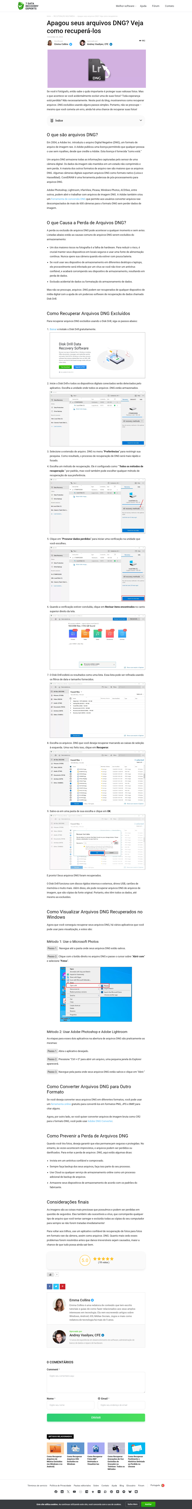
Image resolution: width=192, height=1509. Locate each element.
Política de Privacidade (60, 1485)
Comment (53, 1369)
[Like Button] (50, 1274)
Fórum (155, 5)
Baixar (53, 329)
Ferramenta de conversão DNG (68, 198)
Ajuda (143, 5)
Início (49, 16)
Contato (169, 5)
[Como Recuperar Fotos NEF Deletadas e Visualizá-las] (96, 1448)
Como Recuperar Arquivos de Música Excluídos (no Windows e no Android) (54, 1461)
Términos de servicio (37, 1485)
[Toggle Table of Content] (93, 120)
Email (105, 1398)
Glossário (130, 1485)
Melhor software (125, 5)
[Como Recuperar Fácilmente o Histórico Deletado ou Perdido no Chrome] (136, 1448)
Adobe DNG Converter (100, 1121)
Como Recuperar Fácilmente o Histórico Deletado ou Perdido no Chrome (136, 1461)
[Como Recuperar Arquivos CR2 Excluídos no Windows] (75, 1448)
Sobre (96, 1485)
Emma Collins (61, 44)
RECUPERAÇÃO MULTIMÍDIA (64, 16)
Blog (122, 1485)
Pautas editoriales (82, 1485)
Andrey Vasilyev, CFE (97, 44)
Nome (51, 1398)
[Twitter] (70, 44)
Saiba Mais (132, 1504)
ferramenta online (61, 1104)
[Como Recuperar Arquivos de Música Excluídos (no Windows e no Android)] (55, 1448)
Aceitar (148, 1504)
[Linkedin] (110, 44)
